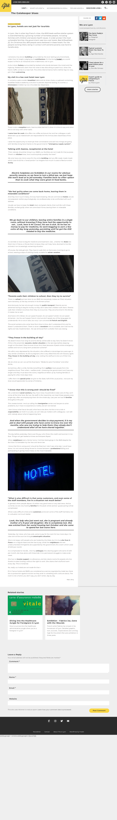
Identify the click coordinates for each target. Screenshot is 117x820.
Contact (47, 732)
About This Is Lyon (59, 732)
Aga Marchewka (97, 54)
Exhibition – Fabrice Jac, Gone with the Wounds (62, 622)
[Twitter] (110, 2)
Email (12, 688)
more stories (92, 89)
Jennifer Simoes (97, 68)
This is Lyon (95, 83)
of (58, 59)
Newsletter (37, 732)
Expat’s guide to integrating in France (95, 78)
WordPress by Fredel (77, 732)
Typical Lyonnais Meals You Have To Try (96, 50)
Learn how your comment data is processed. (54, 710)
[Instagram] (106, 2)
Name (12, 677)
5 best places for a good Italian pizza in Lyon (96, 64)
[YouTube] (114, 2)
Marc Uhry (70, 579)
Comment (14, 661)
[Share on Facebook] (97, 18)
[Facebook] (102, 2)
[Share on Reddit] (104, 18)
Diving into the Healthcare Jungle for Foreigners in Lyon (24, 622)
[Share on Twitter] (100, 18)
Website (13, 699)
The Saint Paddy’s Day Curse (96, 34)
